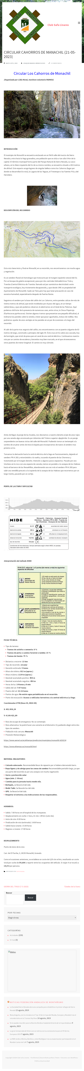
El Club (12, 940)
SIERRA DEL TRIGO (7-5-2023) (16, 886)
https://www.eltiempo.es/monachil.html (20, 746)
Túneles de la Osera (72, 886)
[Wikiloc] (12, 952)
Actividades (20, 871)
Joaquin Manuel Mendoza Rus (34, 63)
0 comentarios (56, 63)
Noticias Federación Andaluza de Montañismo (36, 1002)
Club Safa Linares (58, 25)
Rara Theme (55, 1058)
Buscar (9, 893)
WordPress (74, 1058)
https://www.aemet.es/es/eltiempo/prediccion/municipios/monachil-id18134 (35, 740)
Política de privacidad (42, 1061)
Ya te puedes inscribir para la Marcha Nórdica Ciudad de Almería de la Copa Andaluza (41, 1023)
